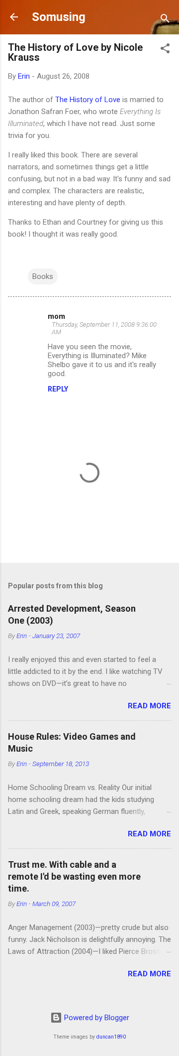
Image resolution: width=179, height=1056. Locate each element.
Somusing (59, 17)
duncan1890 (111, 1037)
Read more (149, 705)
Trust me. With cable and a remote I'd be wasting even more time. (74, 876)
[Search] (165, 20)
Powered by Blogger (95, 1017)
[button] (165, 50)
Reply (58, 389)
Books (42, 276)
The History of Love (87, 99)
